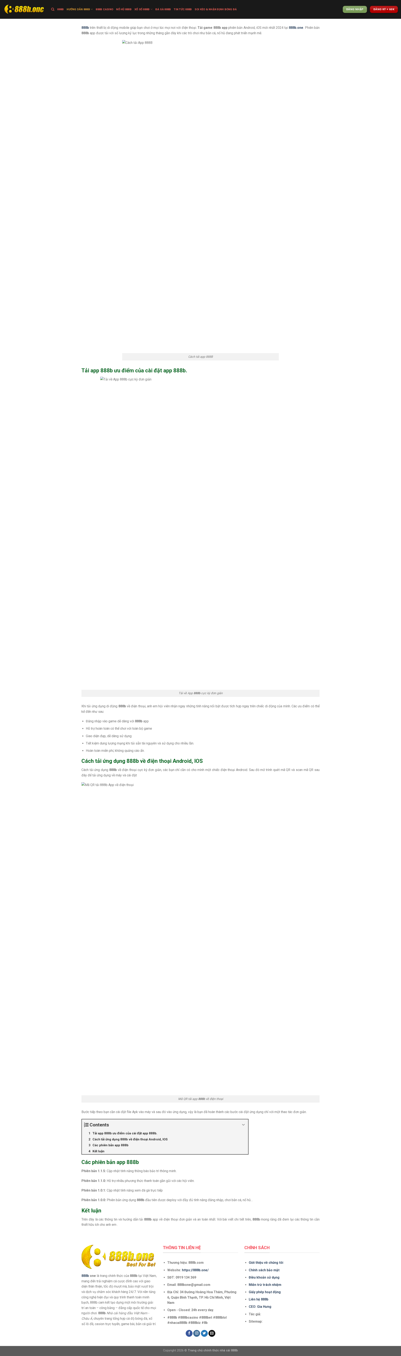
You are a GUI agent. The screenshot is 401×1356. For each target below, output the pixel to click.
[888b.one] (24, 9)
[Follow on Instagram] (196, 1333)
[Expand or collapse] (243, 1124)
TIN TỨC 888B (183, 9)
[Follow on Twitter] (204, 1333)
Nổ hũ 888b (124, 9)
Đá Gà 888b (163, 9)
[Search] (52, 9)
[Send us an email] (211, 1333)
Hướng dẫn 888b (78, 9)
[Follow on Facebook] (189, 1333)
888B (60, 9)
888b (85, 1276)
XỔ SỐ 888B (142, 9)
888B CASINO (104, 9)
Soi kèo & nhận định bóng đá (216, 9)
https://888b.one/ (195, 1270)
